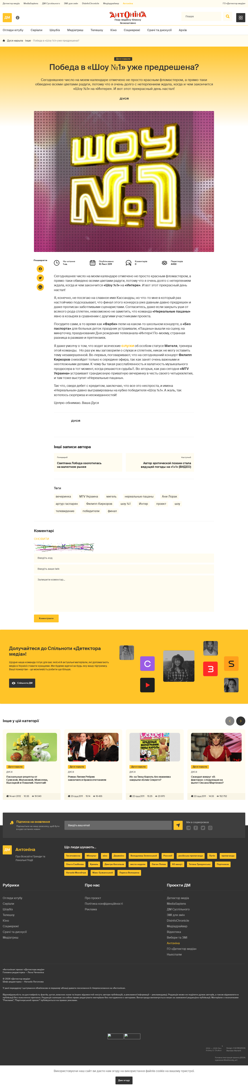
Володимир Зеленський (144, 855)
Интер (143, 504)
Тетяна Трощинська (199, 864)
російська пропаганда (190, 855)
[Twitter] (40, 278)
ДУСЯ (124, 98)
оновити (41, 539)
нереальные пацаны (139, 496)
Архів (183, 30)
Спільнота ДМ (24, 683)
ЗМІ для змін (71, 3)
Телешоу (97, 30)
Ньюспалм (174, 954)
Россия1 (167, 855)
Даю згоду (124, 1080)
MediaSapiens (31, 3)
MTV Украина (88, 496)
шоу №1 (126, 504)
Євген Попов (159, 864)
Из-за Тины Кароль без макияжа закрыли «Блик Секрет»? (150, 778)
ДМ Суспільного (51, 3)
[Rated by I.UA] (116, 1035)
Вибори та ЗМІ (177, 937)
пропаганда (227, 855)
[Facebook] (40, 269)
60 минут (177, 864)
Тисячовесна (73, 855)
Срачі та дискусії (159, 30)
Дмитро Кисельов (114, 864)
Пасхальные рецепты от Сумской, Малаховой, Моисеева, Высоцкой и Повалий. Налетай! (27, 779)
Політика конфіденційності (104, 904)
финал (112, 511)
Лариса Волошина (129, 872)
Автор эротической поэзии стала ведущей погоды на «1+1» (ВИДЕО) (166, 465)
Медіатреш (75, 30)
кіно (105, 855)
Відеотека (174, 932)
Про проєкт (93, 898)
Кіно (113, 30)
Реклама (91, 909)
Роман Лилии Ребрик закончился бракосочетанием (87, 778)
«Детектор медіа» (20, 978)
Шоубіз (55, 30)
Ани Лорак (169, 496)
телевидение (65, 511)
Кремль (94, 864)
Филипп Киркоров (99, 504)
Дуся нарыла (15, 40)
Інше (28, 40)
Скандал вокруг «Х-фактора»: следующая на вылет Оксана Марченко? (207, 779)
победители (91, 511)
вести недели (137, 864)
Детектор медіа (11, 3)
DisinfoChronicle (90, 3)
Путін (212, 855)
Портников (223, 864)
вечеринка (63, 496)
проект (161, 504)
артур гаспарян (67, 504)
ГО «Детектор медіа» (234, 3)
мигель (111, 496)
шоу (177, 504)
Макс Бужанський (102, 872)
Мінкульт (91, 855)
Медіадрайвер (111, 3)
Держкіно (119, 855)
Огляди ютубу (13, 30)
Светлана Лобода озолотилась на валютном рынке (79, 465)
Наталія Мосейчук (76, 872)
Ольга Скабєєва (75, 864)
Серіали (36, 30)
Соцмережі (132, 30)
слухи (127, 346)
